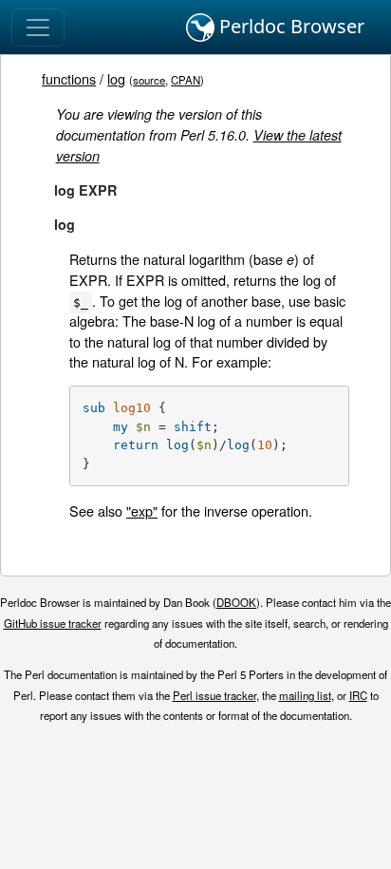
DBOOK (236, 602)
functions (69, 78)
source (149, 79)
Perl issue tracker (214, 695)
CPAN (185, 79)
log (116, 78)
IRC (358, 695)
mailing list (305, 695)
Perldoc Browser (289, 26)
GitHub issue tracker (53, 623)
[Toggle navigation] (38, 28)
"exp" (142, 510)
